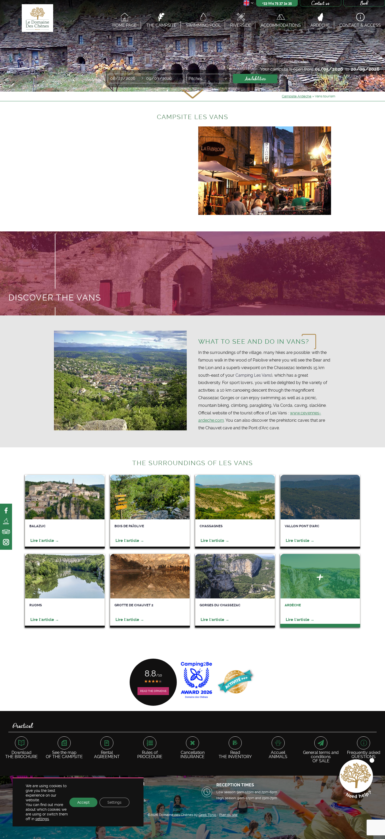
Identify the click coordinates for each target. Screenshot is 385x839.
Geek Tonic (207, 815)
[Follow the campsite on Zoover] (6, 521)
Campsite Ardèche (296, 96)
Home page (124, 25)
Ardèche (320, 25)
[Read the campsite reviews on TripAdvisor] (6, 532)
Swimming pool (203, 25)
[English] (249, 4)
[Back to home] (37, 19)
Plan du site (228, 815)
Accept (83, 802)
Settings (114, 802)
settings (42, 819)
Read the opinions (153, 691)
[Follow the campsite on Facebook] (6, 511)
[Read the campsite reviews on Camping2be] (6, 542)
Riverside (240, 25)
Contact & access (360, 25)
